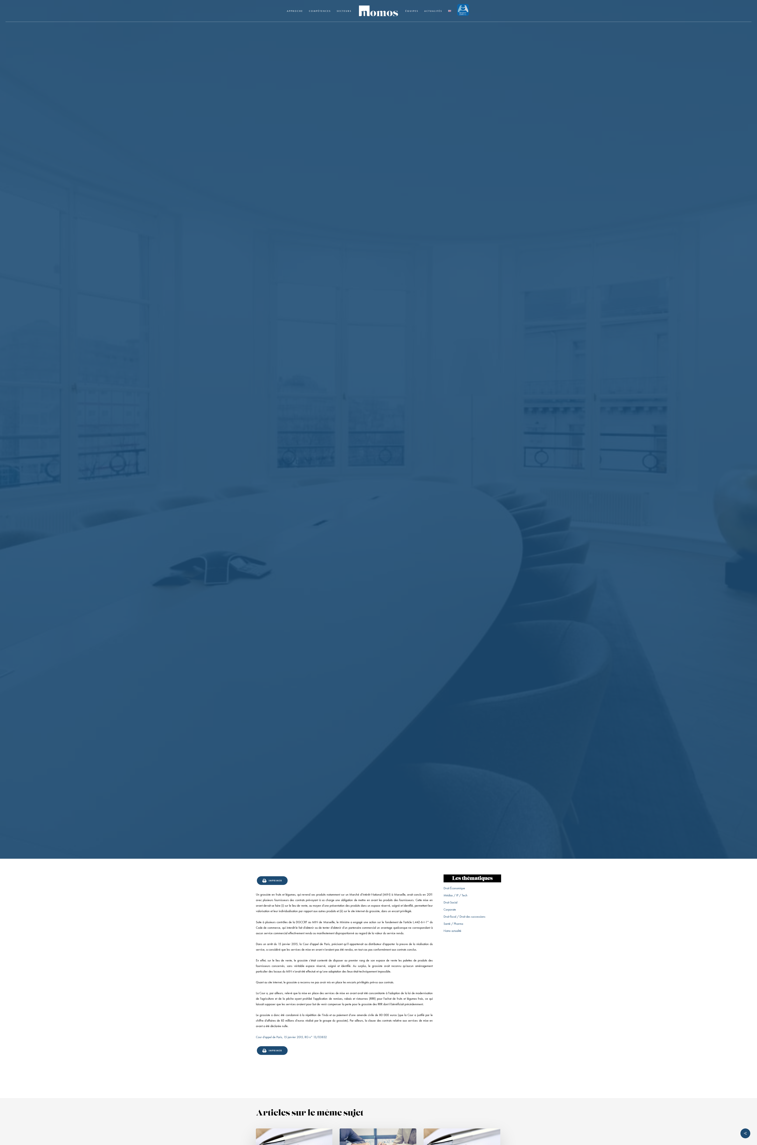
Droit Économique (454, 888)
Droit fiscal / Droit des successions (464, 917)
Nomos (348, 519)
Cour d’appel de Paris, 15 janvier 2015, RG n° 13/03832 (291, 1037)
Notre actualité (452, 931)
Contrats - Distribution (378, 485)
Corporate (450, 909)
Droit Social (450, 902)
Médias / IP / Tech (455, 895)
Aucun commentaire (398, 519)
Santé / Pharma (453, 924)
